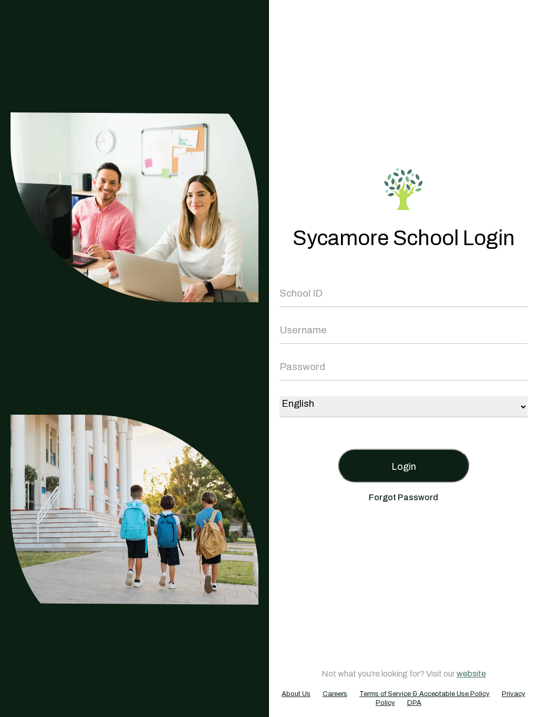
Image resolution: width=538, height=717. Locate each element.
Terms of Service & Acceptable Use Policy (424, 694)
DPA (414, 703)
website (471, 673)
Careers (335, 694)
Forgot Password (403, 497)
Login (403, 466)
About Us (296, 694)
